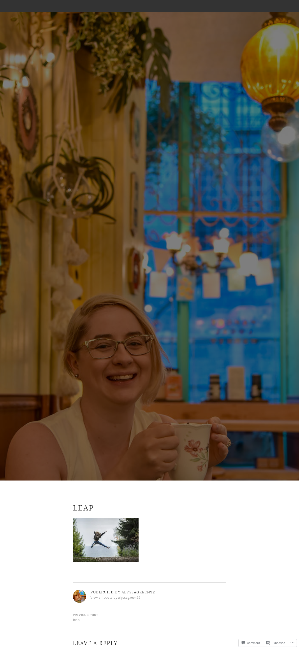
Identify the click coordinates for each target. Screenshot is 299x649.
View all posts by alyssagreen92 (115, 597)
